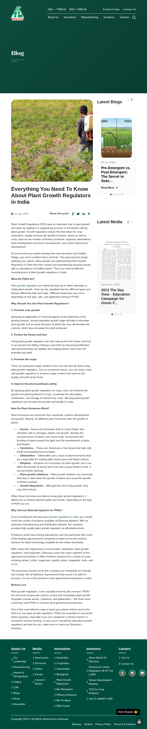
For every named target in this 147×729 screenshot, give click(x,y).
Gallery (17, 681)
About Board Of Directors (97, 659)
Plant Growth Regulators (63, 681)
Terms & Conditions (125, 724)
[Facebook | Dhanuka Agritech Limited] (122, 672)
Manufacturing (89, 17)
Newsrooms (41, 657)
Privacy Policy (103, 724)
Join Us (125, 657)
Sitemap (76, 724)
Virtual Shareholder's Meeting (100, 682)
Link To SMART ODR (101, 698)
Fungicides (62, 663)
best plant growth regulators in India (58, 516)
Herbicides (62, 657)
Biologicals (62, 674)
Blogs (16, 693)
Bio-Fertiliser (63, 700)
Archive (88, 724)
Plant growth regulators (24, 285)
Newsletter (19, 704)
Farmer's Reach (40, 681)
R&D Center (63, 705)
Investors (109, 17)
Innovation (70, 17)
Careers (124, 17)
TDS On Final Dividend (96, 691)
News (16, 698)
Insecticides (63, 668)
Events (39, 674)
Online (38, 668)
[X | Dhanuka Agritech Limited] (132, 672)
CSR (16, 687)
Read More (108, 187)
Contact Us (129, 9)
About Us (53, 17)
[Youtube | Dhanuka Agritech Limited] (142, 672)
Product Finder (111, 9)
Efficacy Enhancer (66, 694)
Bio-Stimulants (64, 689)
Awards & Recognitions (20, 674)
